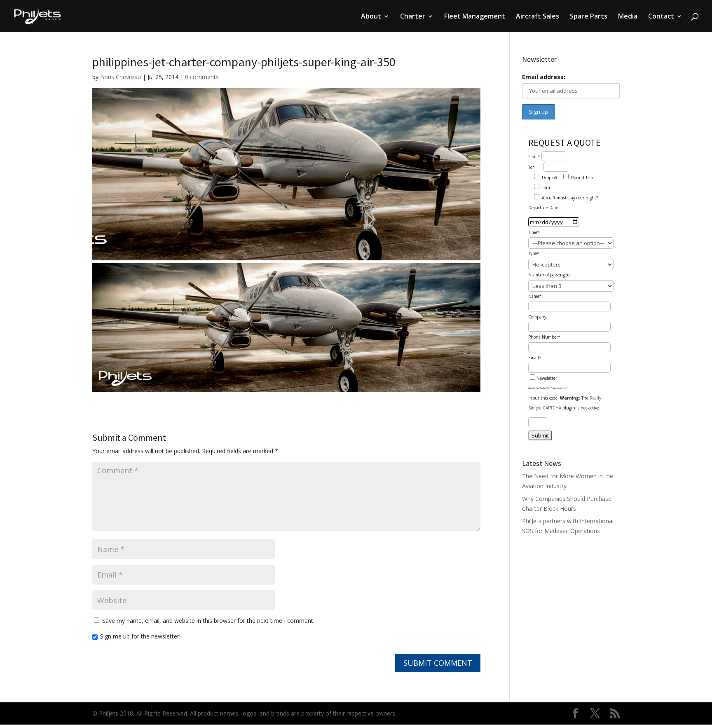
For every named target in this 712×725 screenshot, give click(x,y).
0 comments (202, 77)
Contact (661, 17)
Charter (412, 17)
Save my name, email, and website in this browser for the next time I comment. (208, 620)
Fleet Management (474, 17)
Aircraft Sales (537, 17)
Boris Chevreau (120, 77)
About (371, 17)
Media (627, 17)
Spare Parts (588, 17)
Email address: (543, 77)
